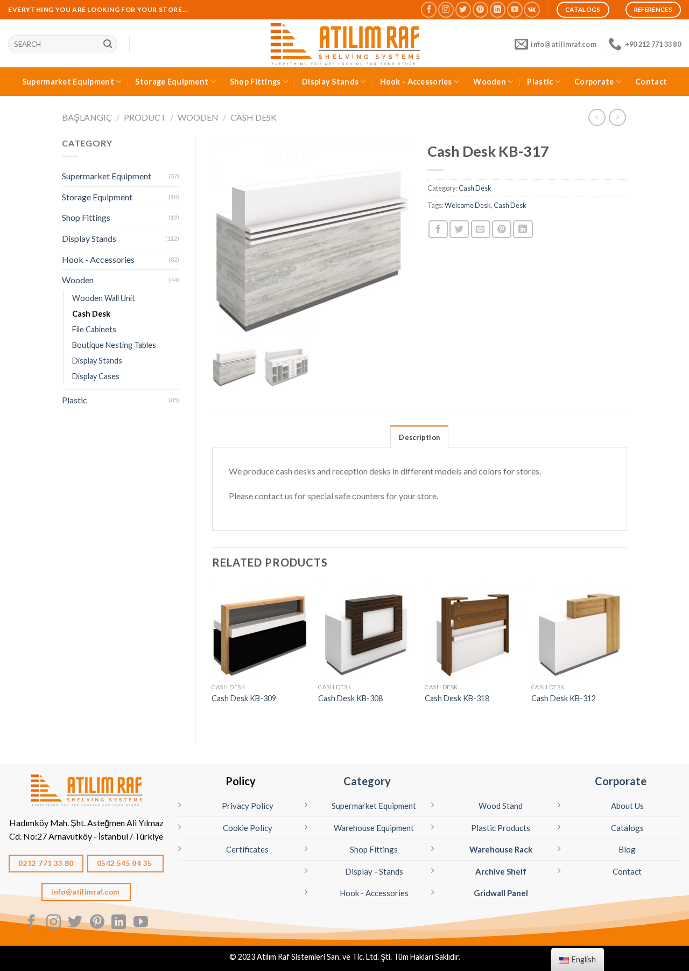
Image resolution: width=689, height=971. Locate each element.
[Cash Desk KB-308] (366, 630)
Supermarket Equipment (68, 81)
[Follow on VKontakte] (531, 9)
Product (145, 117)
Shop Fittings (255, 81)
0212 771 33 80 (46, 863)
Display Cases (95, 376)
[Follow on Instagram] (446, 9)
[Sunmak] (108, 44)
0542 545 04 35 (125, 863)
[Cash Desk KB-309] (259, 630)
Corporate (594, 81)
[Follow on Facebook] (429, 9)
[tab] (419, 436)
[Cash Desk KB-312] (579, 630)
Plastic (540, 81)
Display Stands (330, 81)
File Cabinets (94, 329)
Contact (651, 81)
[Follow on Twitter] (463, 9)
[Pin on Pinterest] (501, 229)
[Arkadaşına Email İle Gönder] (480, 229)
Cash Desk (253, 117)
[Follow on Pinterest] (480, 9)
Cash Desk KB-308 (350, 698)
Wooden (489, 81)
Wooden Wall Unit (103, 298)
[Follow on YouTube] (515, 9)
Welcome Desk (468, 205)
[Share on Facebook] (438, 229)
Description (419, 437)
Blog (627, 849)
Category (367, 780)
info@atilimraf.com (86, 892)
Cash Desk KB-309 (244, 698)
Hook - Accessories (416, 81)
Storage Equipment (171, 81)
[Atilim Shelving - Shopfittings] (344, 43)
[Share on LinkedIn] (522, 229)
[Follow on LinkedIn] (497, 9)
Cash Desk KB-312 (563, 698)
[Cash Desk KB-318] (473, 630)
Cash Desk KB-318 (457, 698)
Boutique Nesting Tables (114, 345)
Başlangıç (87, 117)
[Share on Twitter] (459, 229)
